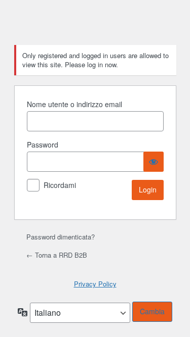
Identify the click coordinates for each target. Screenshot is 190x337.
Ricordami (60, 185)
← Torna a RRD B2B (56, 255)
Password (42, 144)
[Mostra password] (153, 162)
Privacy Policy (95, 283)
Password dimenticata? (60, 237)
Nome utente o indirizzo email (74, 104)
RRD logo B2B (95, 27)
